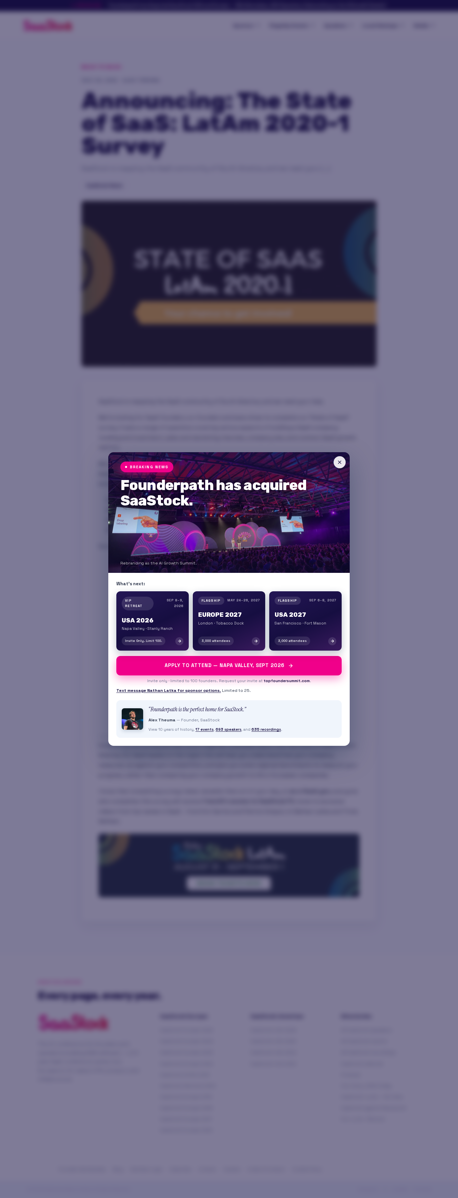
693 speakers (228, 729)
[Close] (340, 462)
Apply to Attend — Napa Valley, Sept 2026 (224, 665)
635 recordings (266, 729)
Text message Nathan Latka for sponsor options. (168, 690)
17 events (204, 729)
